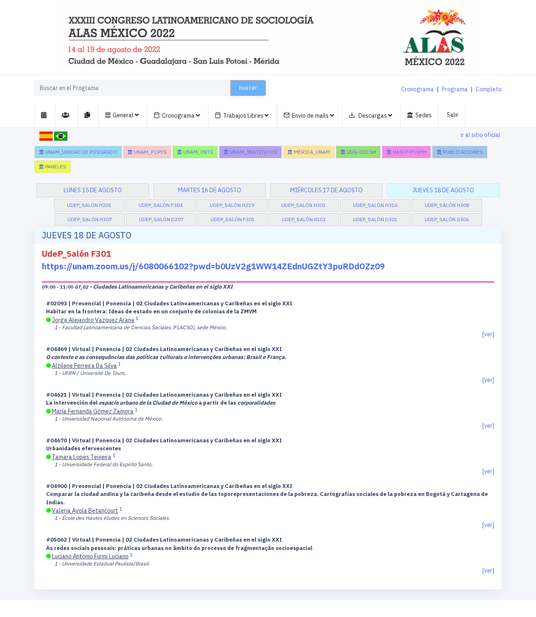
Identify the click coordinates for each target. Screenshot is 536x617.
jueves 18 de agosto (443, 190)
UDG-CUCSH (360, 152)
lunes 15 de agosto (93, 190)
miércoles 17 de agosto (326, 190)
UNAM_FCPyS (150, 152)
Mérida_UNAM (311, 152)
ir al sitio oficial (480, 135)
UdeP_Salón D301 (375, 219)
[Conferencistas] (66, 115)
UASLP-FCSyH (409, 152)
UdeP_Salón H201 (89, 205)
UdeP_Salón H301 (303, 205)
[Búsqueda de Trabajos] (88, 115)
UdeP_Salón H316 (375, 205)
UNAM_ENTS (197, 152)
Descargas (372, 115)
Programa (455, 89)
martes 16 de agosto (209, 190)
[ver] (488, 334)
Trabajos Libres (244, 115)
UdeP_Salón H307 (89, 219)
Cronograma (417, 89)
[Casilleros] (45, 115)
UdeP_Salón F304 (161, 205)
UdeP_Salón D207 (161, 219)
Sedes (423, 115)
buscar (248, 87)
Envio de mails (311, 115)
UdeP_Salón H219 (232, 205)
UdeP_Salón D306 (447, 219)
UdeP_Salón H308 (447, 205)
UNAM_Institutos (253, 152)
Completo (489, 89)
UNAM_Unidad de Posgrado (80, 152)
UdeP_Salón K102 (304, 219)
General (124, 115)
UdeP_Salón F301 (233, 219)
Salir (453, 115)
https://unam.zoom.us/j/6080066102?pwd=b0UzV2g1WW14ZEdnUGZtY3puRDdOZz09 (213, 266)
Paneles (55, 166)
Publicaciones (462, 152)
